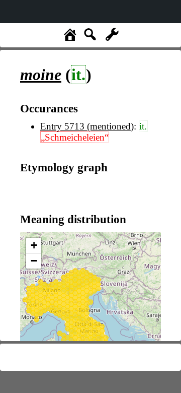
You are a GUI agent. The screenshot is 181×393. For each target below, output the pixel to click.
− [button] (34, 260)
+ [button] (34, 245)
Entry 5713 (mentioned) (87, 126)
